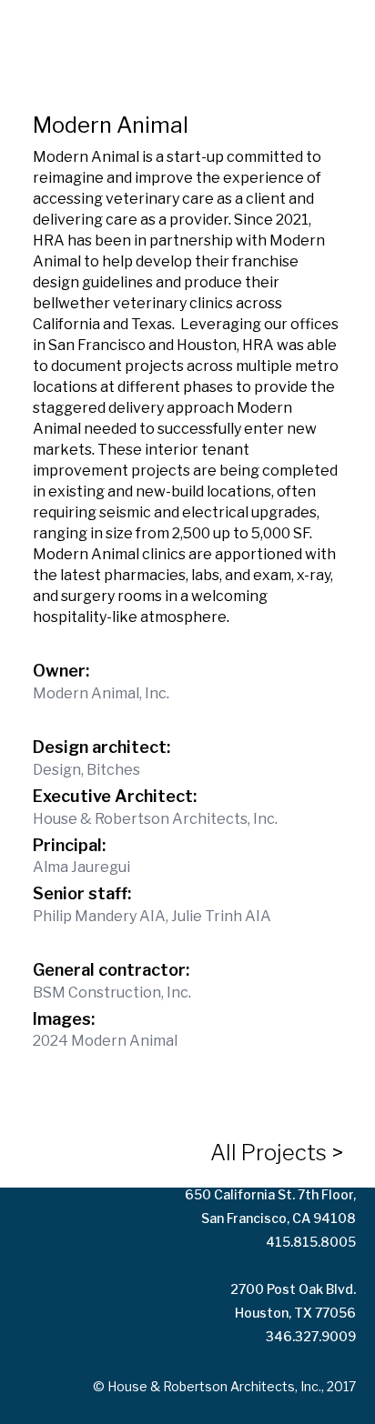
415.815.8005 (311, 1241)
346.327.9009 (311, 1336)
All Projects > (276, 1152)
